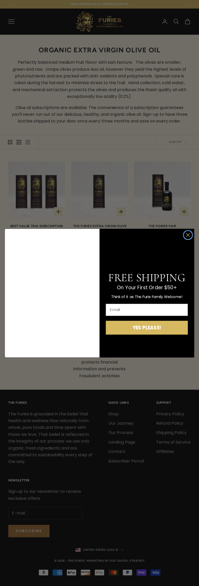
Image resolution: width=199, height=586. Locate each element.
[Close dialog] (188, 235)
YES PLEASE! (147, 327)
